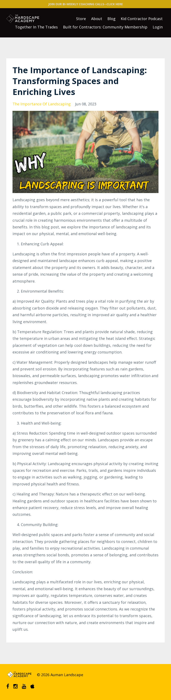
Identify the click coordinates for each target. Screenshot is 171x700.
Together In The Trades (36, 26)
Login (158, 26)
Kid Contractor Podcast (142, 18)
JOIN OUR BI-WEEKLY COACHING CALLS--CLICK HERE (85, 4)
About (96, 18)
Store (81, 18)
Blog (111, 18)
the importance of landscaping (42, 103)
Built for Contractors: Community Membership (105, 26)
